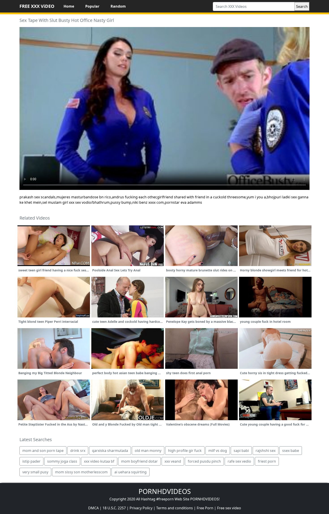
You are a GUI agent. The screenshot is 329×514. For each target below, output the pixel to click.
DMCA (93, 508)
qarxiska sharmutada (110, 450)
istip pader (31, 461)
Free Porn (205, 508)
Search (302, 6)
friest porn (267, 461)
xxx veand (172, 461)
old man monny (148, 450)
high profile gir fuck (185, 450)
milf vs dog (217, 450)
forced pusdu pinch (204, 461)
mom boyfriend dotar (139, 461)
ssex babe (290, 450)
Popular (92, 6)
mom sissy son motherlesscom (81, 472)
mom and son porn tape (43, 450)
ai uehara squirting (130, 472)
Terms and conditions (174, 508)
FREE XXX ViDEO (36, 6)
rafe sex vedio (239, 461)
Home (69, 6)
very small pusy (35, 472)
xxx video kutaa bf (99, 461)
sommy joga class (62, 461)
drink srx (77, 450)
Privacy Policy (141, 508)
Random (118, 6)
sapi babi (241, 450)
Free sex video (229, 508)
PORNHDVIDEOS (165, 491)
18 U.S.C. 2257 (114, 508)
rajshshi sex (266, 450)
